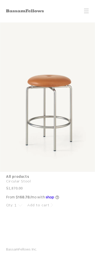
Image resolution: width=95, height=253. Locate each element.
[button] (86, 11)
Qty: (10, 205)
